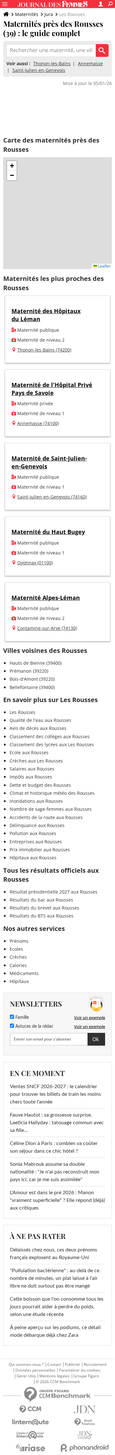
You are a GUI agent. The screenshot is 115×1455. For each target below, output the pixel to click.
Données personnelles (35, 1370)
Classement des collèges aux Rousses (50, 736)
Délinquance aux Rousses (37, 825)
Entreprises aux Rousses (36, 842)
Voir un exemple (89, 1017)
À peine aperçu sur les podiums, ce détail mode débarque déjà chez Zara (55, 1331)
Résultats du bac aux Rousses (41, 900)
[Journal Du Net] (84, 1409)
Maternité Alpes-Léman (46, 597)
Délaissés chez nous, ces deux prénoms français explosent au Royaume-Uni (53, 1253)
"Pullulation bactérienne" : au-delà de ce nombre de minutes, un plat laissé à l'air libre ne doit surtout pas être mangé (54, 1278)
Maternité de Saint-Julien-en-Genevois (49, 462)
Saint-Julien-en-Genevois (38, 70)
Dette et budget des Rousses (40, 785)
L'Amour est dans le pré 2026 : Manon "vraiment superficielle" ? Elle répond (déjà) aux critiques (57, 1200)
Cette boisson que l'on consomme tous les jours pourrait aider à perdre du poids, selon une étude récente (56, 1306)
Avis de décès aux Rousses (38, 728)
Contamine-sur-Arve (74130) (47, 628)
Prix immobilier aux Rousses (40, 850)
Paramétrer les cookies (79, 1370)
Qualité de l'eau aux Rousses (40, 720)
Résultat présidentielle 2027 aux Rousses (53, 892)
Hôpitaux (19, 981)
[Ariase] (30, 1447)
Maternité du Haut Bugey (48, 532)
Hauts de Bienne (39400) (36, 663)
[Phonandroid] (84, 1448)
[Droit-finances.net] (84, 1422)
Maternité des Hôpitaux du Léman (46, 315)
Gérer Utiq (26, 1376)
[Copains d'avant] (30, 1435)
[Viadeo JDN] (84, 1435)
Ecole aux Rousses (29, 752)
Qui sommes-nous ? (26, 1364)
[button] (12, 166)
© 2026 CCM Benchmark (58, 1382)
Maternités (26, 14)
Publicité (72, 1364)
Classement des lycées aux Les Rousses (52, 744)
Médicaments (24, 973)
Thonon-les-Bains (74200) (44, 350)
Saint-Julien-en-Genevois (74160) (52, 497)
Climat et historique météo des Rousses (52, 793)
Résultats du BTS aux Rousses (41, 916)
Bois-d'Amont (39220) (32, 679)
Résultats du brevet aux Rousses (44, 908)
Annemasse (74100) (38, 423)
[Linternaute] (30, 1422)
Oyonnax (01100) (35, 563)
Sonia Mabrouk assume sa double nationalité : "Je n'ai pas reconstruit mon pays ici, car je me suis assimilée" (54, 1172)
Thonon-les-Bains (52, 63)
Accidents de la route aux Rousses (46, 817)
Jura (48, 14)
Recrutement (95, 1364)
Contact (54, 1364)
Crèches (18, 957)
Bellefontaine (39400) (32, 687)
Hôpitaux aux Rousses (33, 858)
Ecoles (16, 949)
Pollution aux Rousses (33, 833)
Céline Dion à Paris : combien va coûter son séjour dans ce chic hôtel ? (54, 1147)
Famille (21, 1017)
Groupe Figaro (86, 1376)
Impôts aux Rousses (31, 777)
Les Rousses (22, 712)
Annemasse (90, 63)
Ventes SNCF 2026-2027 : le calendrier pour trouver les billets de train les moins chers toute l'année (55, 1094)
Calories (18, 965)
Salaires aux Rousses (32, 769)
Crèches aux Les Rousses (36, 761)
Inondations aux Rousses (36, 801)
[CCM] (30, 1409)
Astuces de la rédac (33, 1026)
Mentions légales (54, 1376)
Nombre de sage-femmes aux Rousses (51, 809)
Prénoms (19, 941)
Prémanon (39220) (29, 671)
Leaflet (103, 266)
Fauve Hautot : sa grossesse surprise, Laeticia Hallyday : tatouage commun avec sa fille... (57, 1122)
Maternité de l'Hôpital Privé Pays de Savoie (52, 389)
